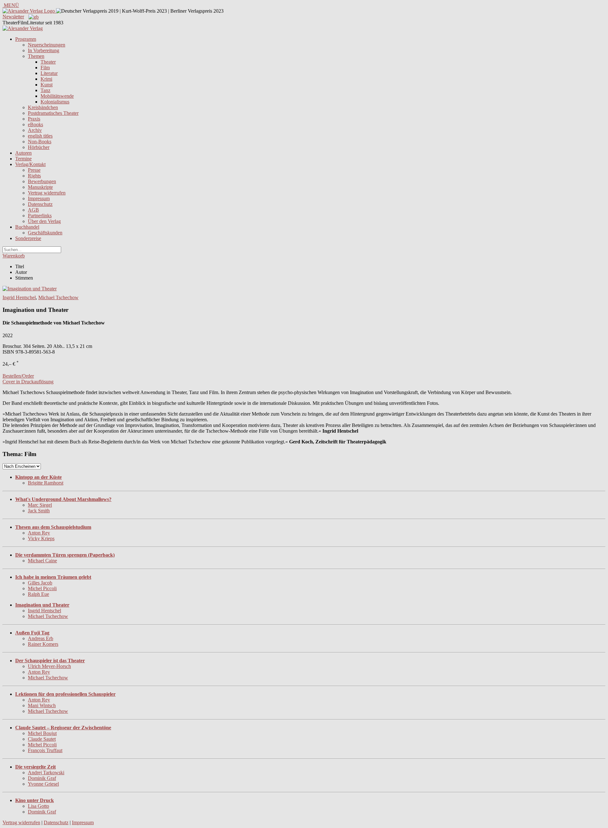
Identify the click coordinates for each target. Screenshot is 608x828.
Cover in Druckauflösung (28, 381)
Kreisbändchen (43, 107)
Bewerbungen (42, 181)
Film (45, 67)
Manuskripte (40, 187)
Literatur (49, 73)
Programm (25, 39)
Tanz (45, 90)
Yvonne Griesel (43, 784)
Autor (21, 272)
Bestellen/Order (18, 376)
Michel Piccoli (42, 588)
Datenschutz (40, 204)
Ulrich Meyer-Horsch (49, 666)
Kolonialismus (55, 101)
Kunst (47, 84)
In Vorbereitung (43, 50)
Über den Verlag (44, 221)
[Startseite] (23, 28)
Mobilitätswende (57, 96)
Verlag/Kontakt (30, 164)
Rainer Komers (43, 644)
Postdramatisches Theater (53, 113)
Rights (34, 175)
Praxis (34, 118)
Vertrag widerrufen (47, 192)
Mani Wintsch (42, 705)
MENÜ (11, 5)
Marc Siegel (40, 505)
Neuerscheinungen (46, 44)
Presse (34, 170)
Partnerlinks (40, 215)
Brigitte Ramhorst (45, 482)
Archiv (35, 130)
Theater (48, 62)
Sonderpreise (28, 238)
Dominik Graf (42, 778)
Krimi (46, 79)
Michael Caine (42, 560)
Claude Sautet (42, 739)
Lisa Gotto (38, 806)
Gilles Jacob (40, 582)
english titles (40, 136)
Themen (36, 56)
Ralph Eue (38, 594)
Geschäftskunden (45, 232)
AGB (33, 210)
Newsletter (13, 16)
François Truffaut (45, 750)
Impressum (39, 198)
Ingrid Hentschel (19, 297)
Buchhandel (27, 227)
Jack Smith (39, 510)
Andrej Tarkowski (46, 772)
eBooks (35, 124)
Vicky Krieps (41, 538)
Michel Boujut (42, 733)
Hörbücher (38, 147)
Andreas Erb (40, 638)
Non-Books (39, 141)
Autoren (23, 153)
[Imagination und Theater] (30, 288)
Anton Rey (39, 532)
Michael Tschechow (58, 297)
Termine (23, 158)
